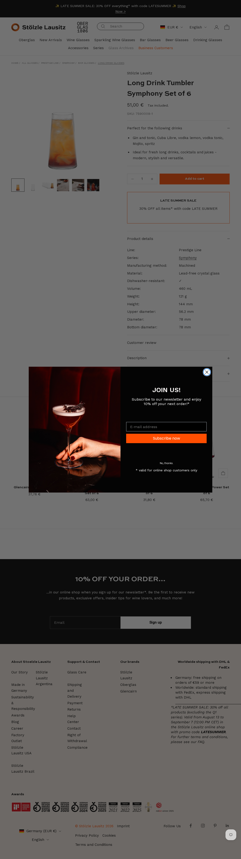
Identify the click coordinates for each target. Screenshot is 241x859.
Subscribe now (166, 438)
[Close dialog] (206, 372)
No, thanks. (166, 463)
